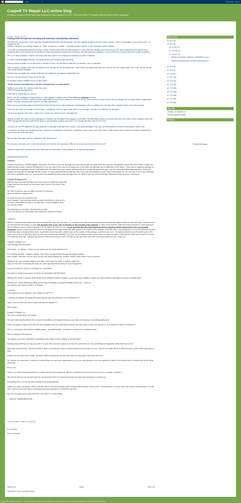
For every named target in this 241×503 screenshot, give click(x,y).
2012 (171, 95)
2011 (171, 99)
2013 (171, 92)
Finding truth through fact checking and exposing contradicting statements (43, 38)
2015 (171, 84)
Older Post (151, 487)
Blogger (204, 144)
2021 (171, 44)
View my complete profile (176, 115)
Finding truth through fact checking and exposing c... (190, 61)
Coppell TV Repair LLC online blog (39, 11)
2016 (171, 81)
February (174, 51)
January (174, 54)
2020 (171, 67)
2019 (171, 70)
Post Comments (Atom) (26, 491)
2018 (171, 74)
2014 (171, 88)
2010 (171, 102)
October (174, 47)
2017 (171, 77)
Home (81, 487)
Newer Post (11, 487)
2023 (171, 41)
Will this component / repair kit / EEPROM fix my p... (190, 57)
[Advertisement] (120, 27)
